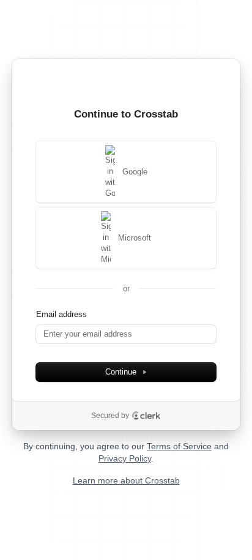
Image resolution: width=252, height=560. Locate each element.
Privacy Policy (124, 458)
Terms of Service (179, 446)
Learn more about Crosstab (126, 480)
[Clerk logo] (146, 415)
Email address (61, 314)
